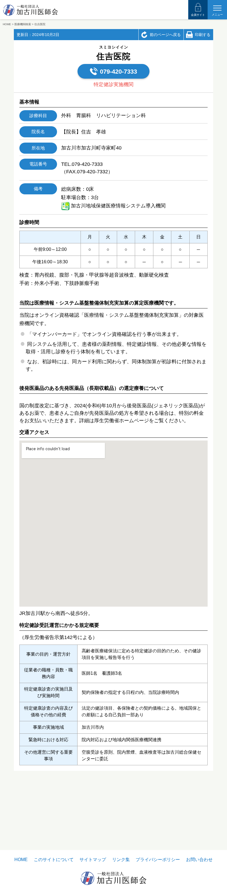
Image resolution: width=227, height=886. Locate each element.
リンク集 (121, 859)
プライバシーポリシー (158, 859)
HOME (21, 859)
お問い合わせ (199, 859)
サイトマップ (92, 859)
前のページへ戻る (165, 34)
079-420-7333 (118, 71)
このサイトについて (54, 859)
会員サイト (198, 14)
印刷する (202, 34)
